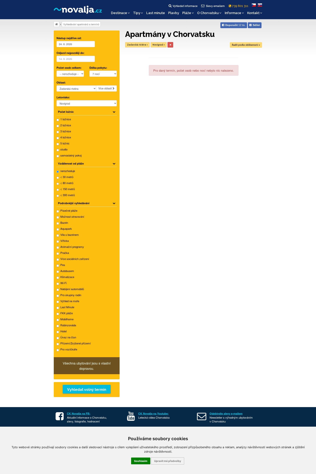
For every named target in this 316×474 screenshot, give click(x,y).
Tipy (136, 13)
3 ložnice (65, 131)
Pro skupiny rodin (70, 295)
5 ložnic (64, 143)
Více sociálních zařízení (74, 259)
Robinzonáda (68, 325)
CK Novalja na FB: (78, 413)
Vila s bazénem (69, 235)
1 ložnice (65, 119)
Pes (62, 265)
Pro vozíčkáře (68, 349)
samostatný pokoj (71, 155)
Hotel (63, 331)
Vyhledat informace (185, 6)
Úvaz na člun (68, 337)
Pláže (186, 13)
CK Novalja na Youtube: (153, 413)
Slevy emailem (215, 6)
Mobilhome (67, 319)
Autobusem (67, 271)
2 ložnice (65, 125)
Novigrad (159, 45)
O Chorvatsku (208, 13)
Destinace (119, 13)
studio (63, 149)
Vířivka (64, 241)
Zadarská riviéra (137, 45)
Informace (233, 13)
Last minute (155, 13)
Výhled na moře (69, 301)
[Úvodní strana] (56, 24)
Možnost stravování (72, 216)
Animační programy (72, 247)
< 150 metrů (67, 189)
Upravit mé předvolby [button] (167, 460)
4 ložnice (65, 137)
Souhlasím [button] (140, 460)
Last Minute (67, 307)
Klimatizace (67, 277)
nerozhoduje (67, 171)
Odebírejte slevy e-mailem (226, 413)
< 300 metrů (67, 195)
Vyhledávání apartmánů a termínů (81, 24)
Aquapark (66, 229)
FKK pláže (66, 313)
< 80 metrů (66, 183)
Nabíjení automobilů (72, 289)
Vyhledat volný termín (86, 389)
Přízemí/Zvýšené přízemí (75, 343)
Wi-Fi (63, 283)
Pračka (64, 253)
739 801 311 (240, 6)
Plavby (173, 13)
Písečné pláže (68, 210)
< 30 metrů (66, 177)
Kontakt (253, 13)
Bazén (64, 222)
